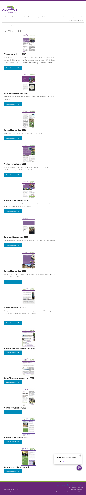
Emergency (73, 17)
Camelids (27, 17)
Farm (20, 17)
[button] (79, 467)
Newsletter (15, 25)
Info (81, 17)
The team (44, 17)
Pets (13, 17)
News (65, 17)
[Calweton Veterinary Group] (9, 8)
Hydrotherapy (55, 17)
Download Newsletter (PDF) (12, 68)
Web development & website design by (12, 491)
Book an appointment (75, 21)
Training (36, 17)
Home (7, 17)
